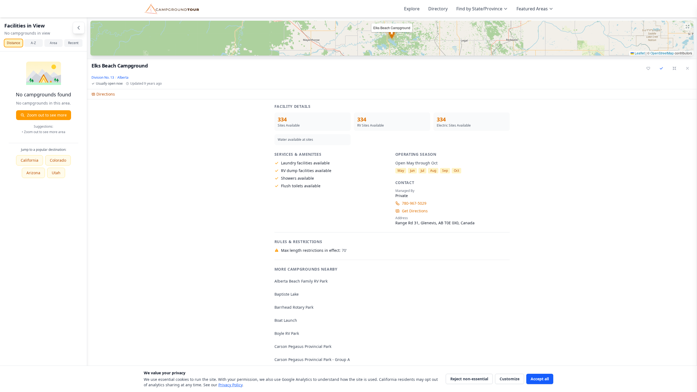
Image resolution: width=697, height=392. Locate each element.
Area (53, 43)
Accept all (540, 378)
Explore (412, 9)
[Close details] (687, 68)
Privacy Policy (230, 384)
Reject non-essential (469, 378)
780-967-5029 (414, 203)
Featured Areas (532, 9)
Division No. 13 (102, 77)
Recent (73, 43)
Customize (509, 378)
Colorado (58, 160)
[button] (391, 38)
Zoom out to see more (47, 115)
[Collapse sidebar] (79, 28)
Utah (56, 172)
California (29, 160)
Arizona (33, 172)
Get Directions (415, 210)
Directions (105, 94)
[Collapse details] (674, 68)
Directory (438, 9)
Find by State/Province (479, 9)
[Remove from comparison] (661, 68)
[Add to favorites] (648, 68)
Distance (13, 43)
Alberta (123, 77)
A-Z (33, 43)
